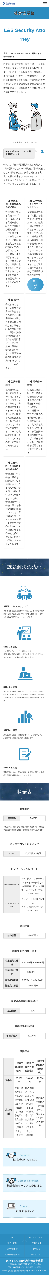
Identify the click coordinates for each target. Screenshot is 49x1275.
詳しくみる (35, 284)
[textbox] (11, 818)
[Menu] (45, 4)
